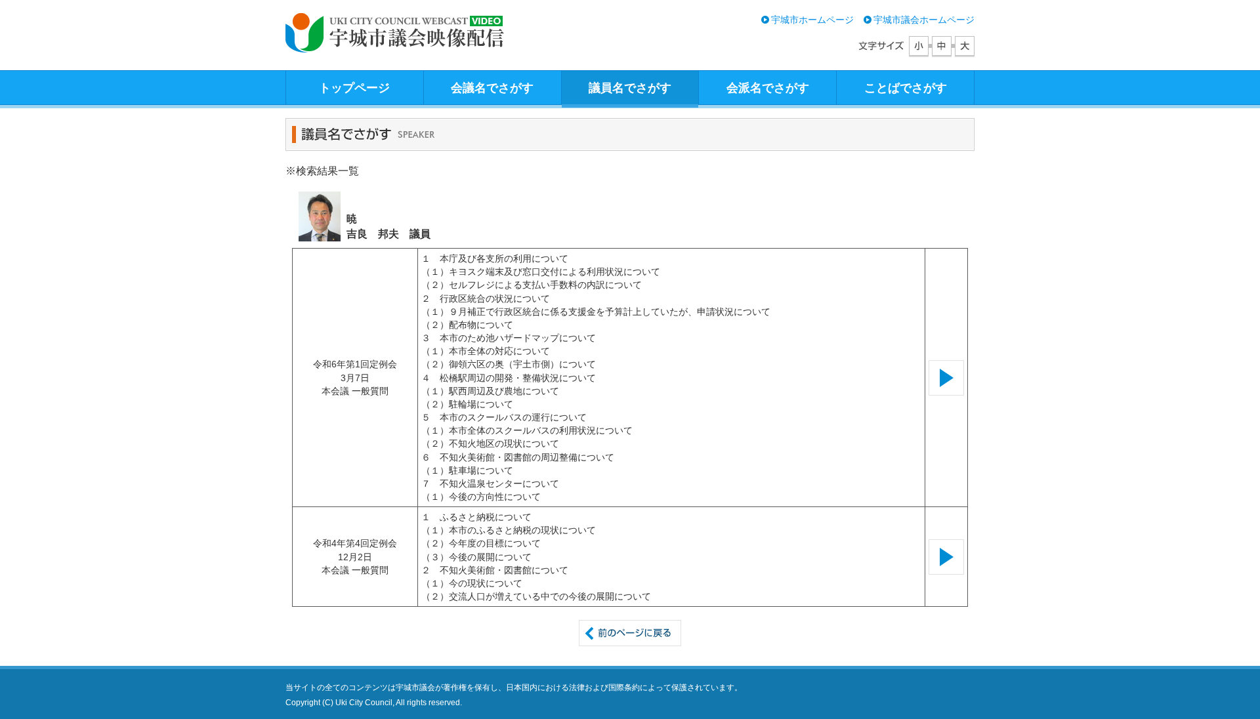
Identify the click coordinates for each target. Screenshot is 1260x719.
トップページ (354, 87)
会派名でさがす (767, 87)
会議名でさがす (492, 87)
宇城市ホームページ (812, 19)
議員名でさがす (630, 87)
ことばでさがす (905, 87)
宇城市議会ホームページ (924, 19)
